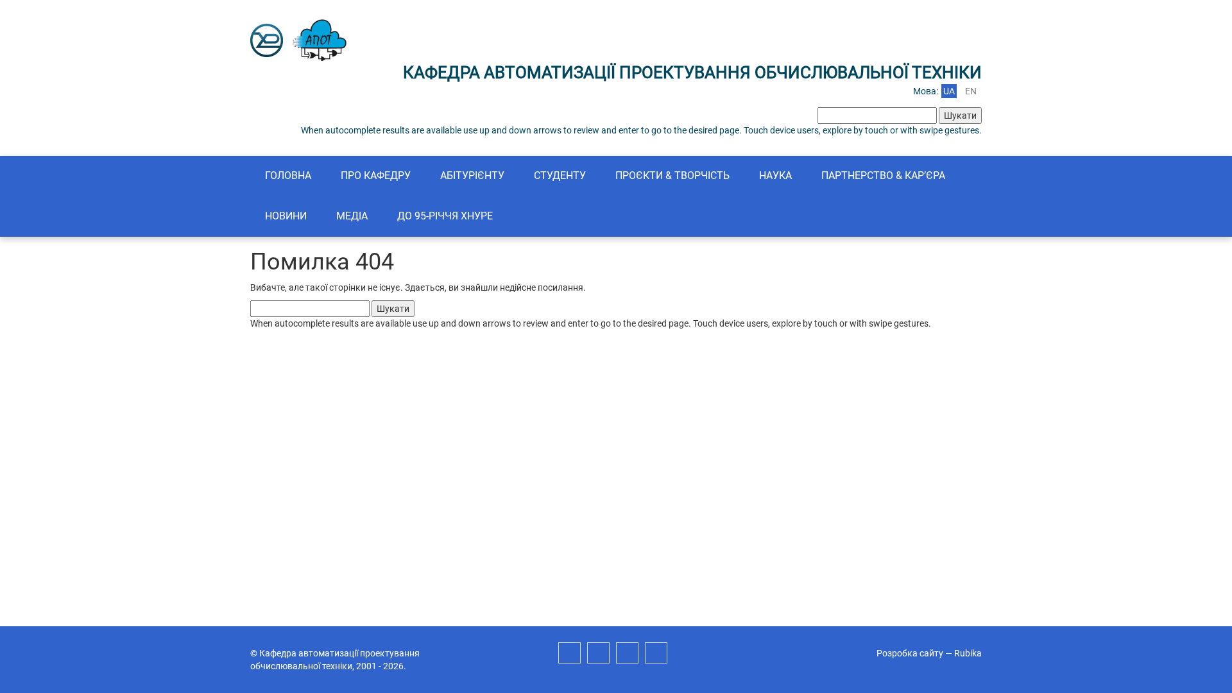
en (971, 91)
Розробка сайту (910, 653)
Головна (288, 175)
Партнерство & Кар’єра (883, 175)
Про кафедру (376, 175)
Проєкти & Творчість (672, 175)
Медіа (352, 216)
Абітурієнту (472, 175)
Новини (286, 216)
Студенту (560, 175)
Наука (775, 175)
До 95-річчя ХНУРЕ (445, 216)
